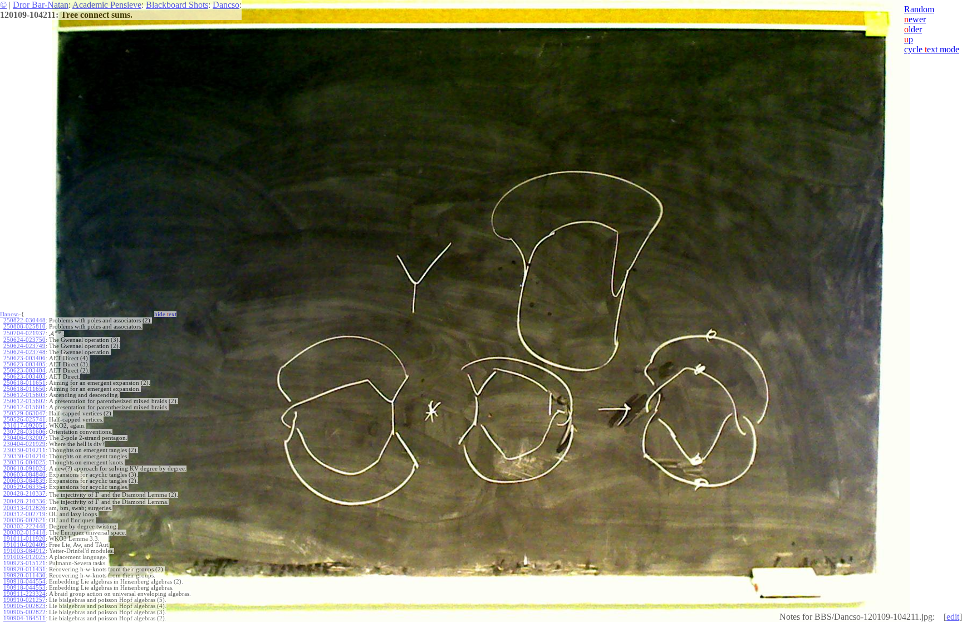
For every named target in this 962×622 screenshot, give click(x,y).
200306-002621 (24, 520)
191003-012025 (24, 557)
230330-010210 (24, 456)
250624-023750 (24, 340)
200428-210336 (24, 501)
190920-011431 (24, 569)
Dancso (226, 4)
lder (913, 29)
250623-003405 (24, 364)
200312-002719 (24, 514)
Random (919, 9)
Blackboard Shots (177, 4)
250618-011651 (24, 383)
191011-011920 (24, 539)
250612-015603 (24, 395)
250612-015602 (24, 401)
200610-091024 (24, 469)
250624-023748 (24, 352)
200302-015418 (24, 533)
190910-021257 (24, 600)
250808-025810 (24, 327)
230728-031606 (24, 432)
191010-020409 (24, 545)
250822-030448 (24, 320)
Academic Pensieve (106, 4)
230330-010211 (24, 450)
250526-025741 (24, 420)
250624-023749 (24, 346)
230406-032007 (24, 438)
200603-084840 (24, 475)
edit (952, 616)
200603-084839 (24, 481)
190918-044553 (24, 588)
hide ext (165, 314)
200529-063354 (24, 487)
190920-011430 (24, 575)
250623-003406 (24, 358)
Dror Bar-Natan (40, 4)
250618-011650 (24, 389)
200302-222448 (24, 526)
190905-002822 (24, 612)
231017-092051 (24, 426)
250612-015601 (24, 407)
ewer (915, 19)
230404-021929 (24, 444)
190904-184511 (24, 618)
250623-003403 (24, 377)
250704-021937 (24, 333)
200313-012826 (24, 508)
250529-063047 (24, 413)
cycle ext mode (931, 49)
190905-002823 (24, 606)
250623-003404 (24, 371)
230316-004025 (24, 462)
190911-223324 (24, 594)
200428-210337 (24, 494)
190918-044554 (24, 582)
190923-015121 (24, 563)
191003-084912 (24, 551)
